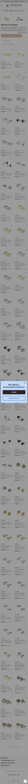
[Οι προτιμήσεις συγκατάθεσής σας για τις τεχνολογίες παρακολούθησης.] (25, 781)
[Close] (25, 383)
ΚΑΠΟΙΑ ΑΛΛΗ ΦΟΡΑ (14, 398)
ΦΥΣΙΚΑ (14, 392)
